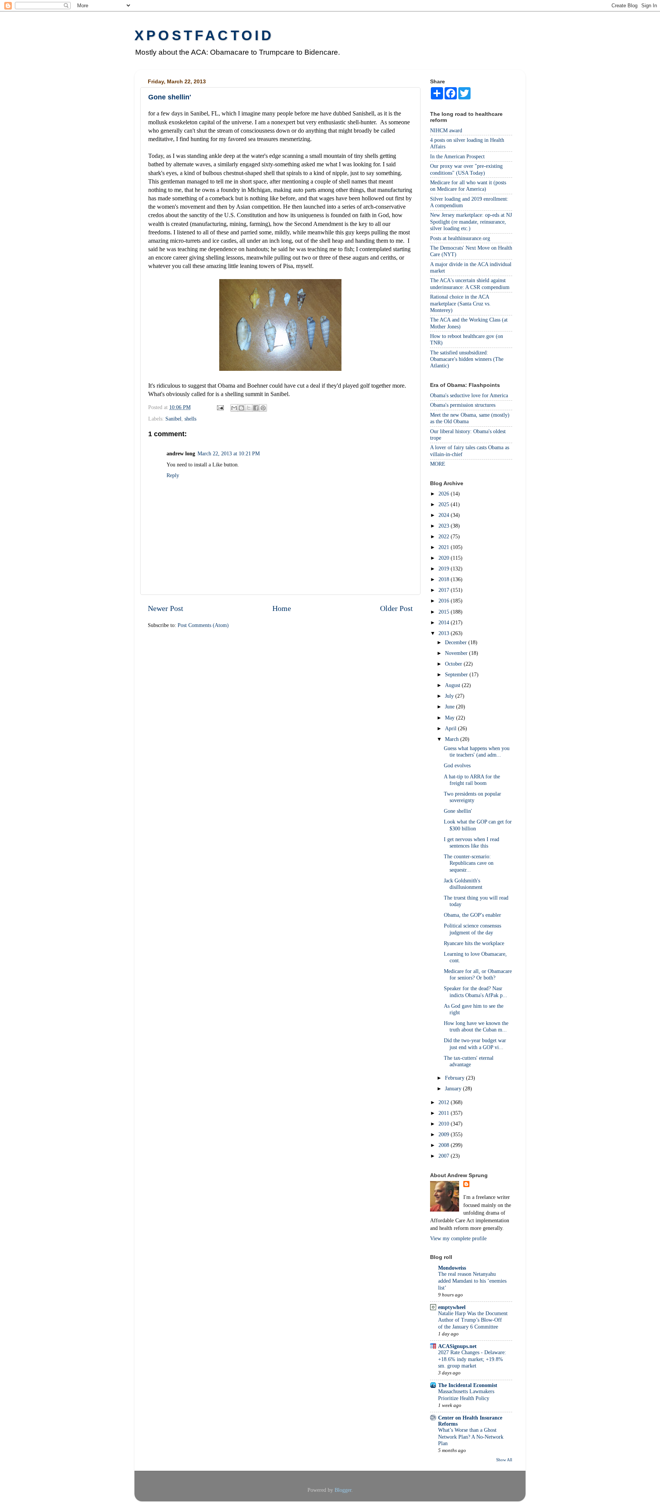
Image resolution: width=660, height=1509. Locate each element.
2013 (444, 633)
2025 (444, 504)
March (452, 739)
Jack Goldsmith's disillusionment (463, 883)
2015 (444, 612)
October (454, 664)
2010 (444, 1124)
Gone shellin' (458, 811)
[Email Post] (219, 407)
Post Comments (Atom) (203, 625)
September (457, 674)
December (456, 642)
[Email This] (234, 408)
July (450, 696)
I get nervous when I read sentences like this (471, 842)
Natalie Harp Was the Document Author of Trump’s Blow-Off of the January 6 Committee (473, 1320)
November (457, 653)
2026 (444, 494)
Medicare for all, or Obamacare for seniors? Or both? (478, 974)
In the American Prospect (457, 156)
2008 (444, 1145)
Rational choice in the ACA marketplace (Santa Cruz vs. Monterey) (460, 303)
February (455, 1078)
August (453, 685)
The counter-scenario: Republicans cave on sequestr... (468, 863)
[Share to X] (248, 408)
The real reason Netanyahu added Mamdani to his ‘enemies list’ (472, 1281)
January (454, 1088)
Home (281, 608)
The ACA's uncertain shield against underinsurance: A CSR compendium (470, 283)
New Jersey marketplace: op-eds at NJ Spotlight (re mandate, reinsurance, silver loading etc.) (471, 221)
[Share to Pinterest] (263, 408)
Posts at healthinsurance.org (460, 238)
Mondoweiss (452, 1268)
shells (190, 419)
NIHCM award (446, 130)
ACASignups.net (457, 1346)
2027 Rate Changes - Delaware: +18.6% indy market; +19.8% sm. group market (472, 1359)
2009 (444, 1134)
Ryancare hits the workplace (474, 943)
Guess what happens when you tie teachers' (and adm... (477, 751)
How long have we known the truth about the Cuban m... (476, 1026)
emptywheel (452, 1307)
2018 (444, 579)
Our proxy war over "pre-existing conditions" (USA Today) (466, 169)
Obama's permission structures (462, 405)
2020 (444, 558)
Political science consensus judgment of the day (472, 929)
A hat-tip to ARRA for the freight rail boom (472, 779)
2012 (444, 1102)
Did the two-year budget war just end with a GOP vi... (475, 1043)
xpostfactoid (204, 35)
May (450, 718)
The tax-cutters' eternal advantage (468, 1061)
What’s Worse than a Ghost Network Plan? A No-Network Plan (470, 1437)
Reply (173, 475)
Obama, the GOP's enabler (472, 915)
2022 (444, 536)
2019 (444, 568)
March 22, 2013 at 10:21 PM (228, 453)
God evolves (457, 765)
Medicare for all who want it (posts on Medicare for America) (468, 185)
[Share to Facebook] (256, 408)
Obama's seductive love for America (469, 395)
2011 (444, 1113)
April (451, 728)
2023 (444, 526)
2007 (444, 1156)
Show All (504, 1459)
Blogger (343, 1490)
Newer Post (165, 608)
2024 (444, 515)
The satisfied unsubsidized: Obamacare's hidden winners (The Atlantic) (466, 359)
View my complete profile (458, 1238)
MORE (437, 464)
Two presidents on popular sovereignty (472, 797)
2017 (444, 590)
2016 (444, 601)
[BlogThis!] (241, 408)
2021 (444, 547)
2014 (444, 622)
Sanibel (173, 419)
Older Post (396, 608)
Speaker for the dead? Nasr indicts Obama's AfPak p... (475, 991)
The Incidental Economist (467, 1385)
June (450, 706)
